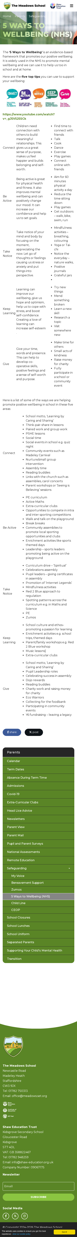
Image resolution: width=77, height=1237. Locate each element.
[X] (15, 1216)
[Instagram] (24, 1216)
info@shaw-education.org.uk (32, 1162)
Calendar (13, 761)
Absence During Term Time (27, 777)
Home (7, 16)
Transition (14, 959)
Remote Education (21, 860)
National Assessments (23, 852)
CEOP (15, 910)
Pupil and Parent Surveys (25, 843)
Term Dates (15, 769)
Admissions (15, 785)
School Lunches (18, 926)
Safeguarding (37, 16)
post (35, 732)
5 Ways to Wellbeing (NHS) (30, 896)
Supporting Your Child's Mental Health (34, 950)
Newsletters (16, 819)
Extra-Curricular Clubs (22, 802)
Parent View (16, 827)
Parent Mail (15, 835)
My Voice (17, 876)
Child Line (18, 903)
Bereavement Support (27, 882)
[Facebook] (6, 1216)
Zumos (16, 889)
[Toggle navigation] (71, 5)
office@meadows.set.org (29, 1096)
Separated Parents (20, 942)
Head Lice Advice (19, 810)
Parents (20, 16)
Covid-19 (13, 794)
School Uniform (18, 934)
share (13, 732)
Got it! (64, 1232)
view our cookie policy (21, 1233)
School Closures (18, 917)
